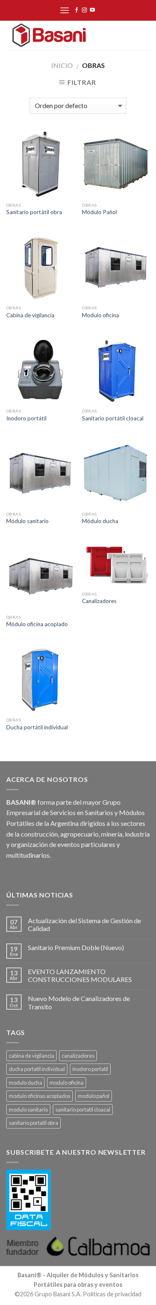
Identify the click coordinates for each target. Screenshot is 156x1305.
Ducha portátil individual (37, 727)
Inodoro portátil (26, 418)
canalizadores (78, 1055)
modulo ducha (25, 1082)
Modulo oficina (100, 315)
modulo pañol (93, 1096)
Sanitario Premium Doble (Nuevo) (76, 947)
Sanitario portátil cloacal (113, 418)
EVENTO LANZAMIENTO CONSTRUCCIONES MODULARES (80, 975)
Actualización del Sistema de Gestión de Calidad (84, 924)
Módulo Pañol (99, 212)
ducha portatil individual (37, 1069)
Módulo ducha (100, 521)
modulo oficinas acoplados (39, 1096)
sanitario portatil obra (33, 1122)
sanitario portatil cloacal (82, 1109)
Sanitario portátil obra (34, 212)
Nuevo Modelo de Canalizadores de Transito (79, 1002)
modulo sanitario (28, 1109)
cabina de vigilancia (31, 1055)
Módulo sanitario (27, 521)
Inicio (62, 65)
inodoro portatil (90, 1069)
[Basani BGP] (49, 35)
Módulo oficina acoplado (37, 624)
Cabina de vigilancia (30, 315)
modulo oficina (67, 1082)
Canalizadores (99, 601)
